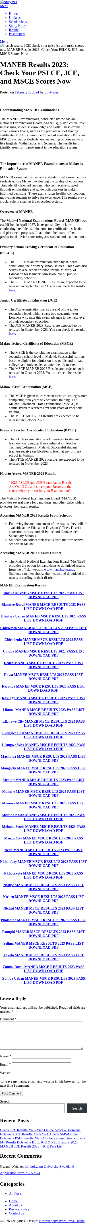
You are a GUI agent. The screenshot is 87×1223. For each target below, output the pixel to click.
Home (13, 14)
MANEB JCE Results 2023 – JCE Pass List (31, 1146)
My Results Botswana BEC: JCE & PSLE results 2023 (39, 1142)
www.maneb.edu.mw (59, 569)
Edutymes (51, 92)
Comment (8, 1019)
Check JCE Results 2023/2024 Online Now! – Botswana (40, 1130)
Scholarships (18, 22)
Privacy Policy (19, 1209)
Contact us (16, 1213)
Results (14, 30)
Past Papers (17, 34)
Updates (15, 18)
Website (5, 1073)
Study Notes (17, 26)
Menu (4, 6)
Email (5, 1064)
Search (5, 1101)
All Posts (15, 1193)
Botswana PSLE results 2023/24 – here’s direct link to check (42, 1138)
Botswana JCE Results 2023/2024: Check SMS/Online (39, 1134)
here (12, 290)
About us (15, 1205)
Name (5, 1056)
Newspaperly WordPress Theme (62, 1221)
